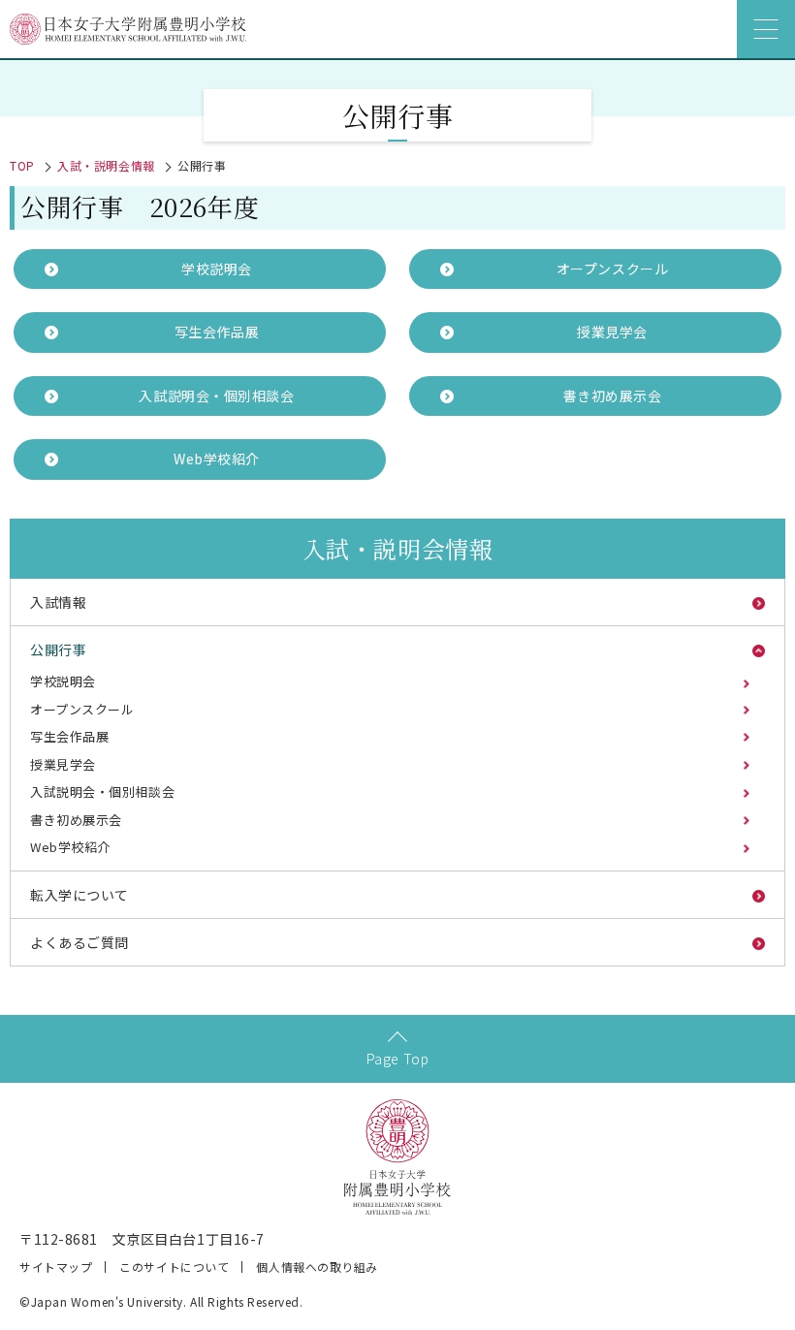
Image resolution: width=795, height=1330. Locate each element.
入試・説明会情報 (105, 165)
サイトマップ (55, 1266)
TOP (22, 165)
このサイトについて (174, 1266)
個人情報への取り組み (317, 1266)
